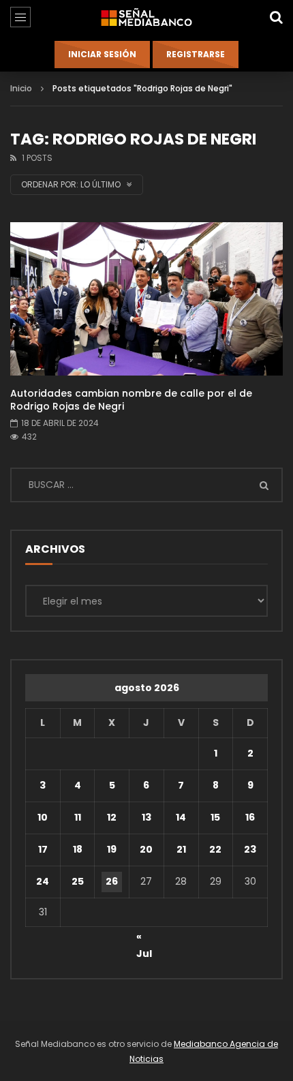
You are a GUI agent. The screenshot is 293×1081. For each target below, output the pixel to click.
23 (250, 849)
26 (112, 881)
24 (42, 881)
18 (77, 849)
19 (112, 849)
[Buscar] (276, 17)
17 (43, 849)
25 (78, 881)
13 (146, 817)
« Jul (144, 938)
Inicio (21, 88)
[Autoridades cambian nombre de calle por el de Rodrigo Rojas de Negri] (146, 299)
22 (215, 849)
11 (77, 817)
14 (181, 817)
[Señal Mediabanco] (146, 17)
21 (181, 849)
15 (215, 817)
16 (250, 817)
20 (146, 849)
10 (42, 817)
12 (112, 817)
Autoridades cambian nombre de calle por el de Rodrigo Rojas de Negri (131, 399)
